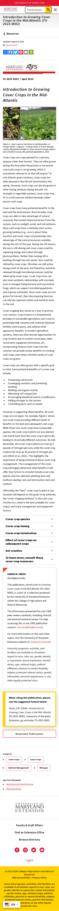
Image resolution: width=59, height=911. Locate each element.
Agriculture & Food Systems (19, 784)
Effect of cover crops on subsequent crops (21, 541)
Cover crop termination (21, 533)
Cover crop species (18, 519)
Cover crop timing (17, 526)
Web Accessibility (21, 877)
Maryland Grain (13, 788)
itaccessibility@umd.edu (30, 627)
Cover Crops (14, 759)
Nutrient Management (18, 768)
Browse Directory (29, 839)
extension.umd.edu (41, 641)
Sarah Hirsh (11, 45)
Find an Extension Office (29, 832)
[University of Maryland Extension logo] (10, 9)
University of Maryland (29, 3)
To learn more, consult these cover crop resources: (24, 559)
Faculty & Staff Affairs (29, 825)
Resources (10, 34)
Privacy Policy (39, 877)
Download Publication (29, 733)
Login (29, 860)
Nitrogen (44, 768)
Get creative (14, 550)
